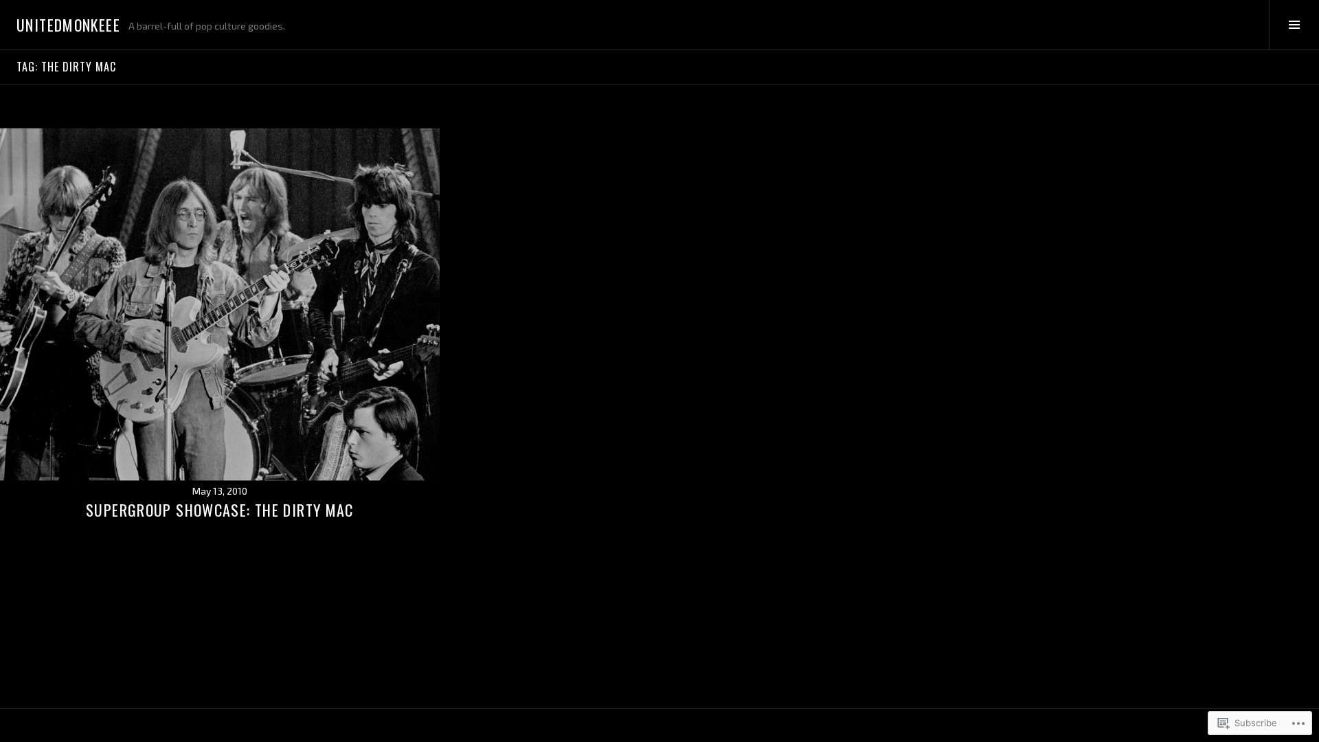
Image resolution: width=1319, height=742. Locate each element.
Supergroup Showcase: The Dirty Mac (220, 510)
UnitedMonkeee (68, 25)
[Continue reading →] (220, 304)
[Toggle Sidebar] (1294, 24)
